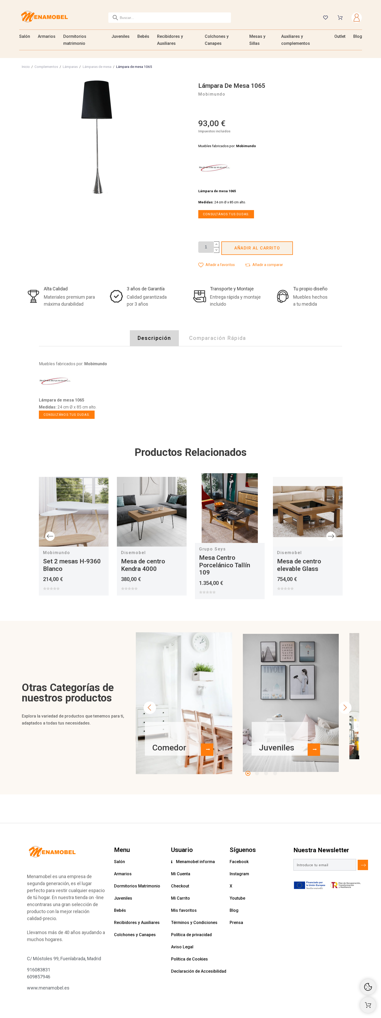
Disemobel (133, 552)
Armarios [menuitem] (46, 36)
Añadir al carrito (257, 248)
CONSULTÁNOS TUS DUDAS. (226, 214)
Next (331, 536)
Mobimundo (56, 552)
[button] (216, 264)
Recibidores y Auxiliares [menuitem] (170, 40)
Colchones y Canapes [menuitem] (217, 40)
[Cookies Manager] (368, 987)
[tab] (154, 338)
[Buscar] (115, 17)
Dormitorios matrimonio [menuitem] (74, 40)
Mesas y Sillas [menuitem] (257, 40)
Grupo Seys (212, 549)
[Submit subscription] (363, 865)
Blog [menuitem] (357, 36)
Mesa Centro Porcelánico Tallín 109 (224, 565)
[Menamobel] (44, 17)
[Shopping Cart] (368, 1005)
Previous (50, 536)
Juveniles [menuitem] (120, 36)
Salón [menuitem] (24, 36)
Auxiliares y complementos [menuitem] (295, 40)
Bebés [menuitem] (143, 36)
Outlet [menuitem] (339, 36)
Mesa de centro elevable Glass (299, 565)
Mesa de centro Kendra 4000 (143, 565)
